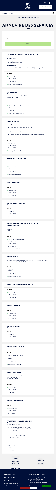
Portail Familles (45, 7)
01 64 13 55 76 (12, 81)
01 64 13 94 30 (12, 172)
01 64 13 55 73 (12, 362)
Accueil (18, 17)
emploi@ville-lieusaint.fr (14, 277)
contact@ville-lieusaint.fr (14, 151)
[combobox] (28, 39)
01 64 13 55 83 (12, 451)
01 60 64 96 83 (12, 148)
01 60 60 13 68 (12, 110)
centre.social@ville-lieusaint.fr (16, 113)
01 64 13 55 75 (12, 318)
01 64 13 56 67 (12, 392)
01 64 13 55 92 (12, 339)
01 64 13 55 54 (12, 216)
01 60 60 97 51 (12, 246)
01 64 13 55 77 (12, 195)
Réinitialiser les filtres (29, 47)
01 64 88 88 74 (12, 413)
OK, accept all (46, 486)
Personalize (33, 488)
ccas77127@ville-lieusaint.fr (15, 84)
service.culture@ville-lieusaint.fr (16, 249)
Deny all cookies (25, 488)
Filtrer (28, 44)
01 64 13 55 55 (8, 480)
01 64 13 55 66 (12, 297)
